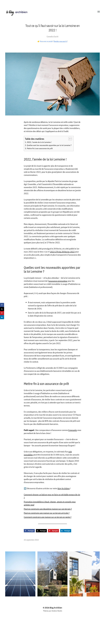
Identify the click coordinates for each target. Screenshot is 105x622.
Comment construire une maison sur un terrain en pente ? (47, 517)
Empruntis (72, 430)
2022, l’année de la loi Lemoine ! (39, 142)
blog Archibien (64, 488)
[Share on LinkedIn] (2, 317)
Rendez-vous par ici (60, 41)
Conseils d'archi (52, 36)
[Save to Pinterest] (2, 313)
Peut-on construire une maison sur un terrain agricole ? (46, 513)
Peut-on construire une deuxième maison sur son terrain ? (48, 508)
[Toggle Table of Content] (69, 138)
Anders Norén (57, 611)
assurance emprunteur (58, 281)
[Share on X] (2, 309)
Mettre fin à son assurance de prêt (40, 148)
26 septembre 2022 (31, 540)
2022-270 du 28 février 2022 (62, 251)
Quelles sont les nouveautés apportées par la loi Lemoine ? (49, 145)
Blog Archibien (56, 607)
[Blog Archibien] (48, 11)
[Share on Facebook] (2, 305)
